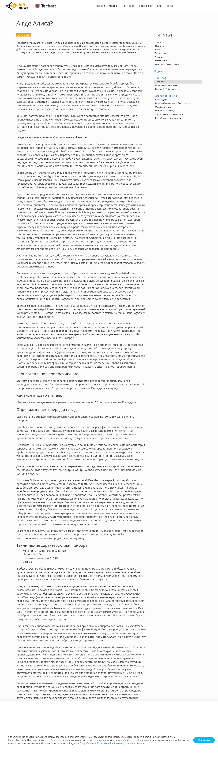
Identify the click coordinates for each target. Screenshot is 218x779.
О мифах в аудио (163, 107)
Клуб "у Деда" (161, 99)
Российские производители (168, 118)
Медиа (113, 5)
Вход (210, 7)
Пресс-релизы (162, 60)
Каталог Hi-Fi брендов (165, 89)
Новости (99, 5)
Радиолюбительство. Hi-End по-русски (173, 103)
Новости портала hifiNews (167, 64)
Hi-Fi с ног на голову (164, 110)
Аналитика (160, 81)
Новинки (159, 45)
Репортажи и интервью (166, 85)
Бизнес (158, 49)
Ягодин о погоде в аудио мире (169, 114)
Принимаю (204, 740)
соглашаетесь (100, 740)
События (159, 56)
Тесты (169, 5)
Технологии (160, 53)
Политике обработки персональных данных (121, 743)
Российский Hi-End (150, 5)
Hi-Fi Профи (128, 5)
